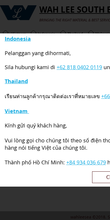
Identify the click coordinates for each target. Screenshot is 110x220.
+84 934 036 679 (86, 162)
